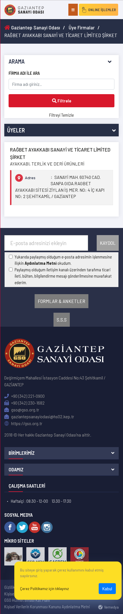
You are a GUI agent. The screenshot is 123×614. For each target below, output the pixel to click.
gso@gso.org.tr (24, 409)
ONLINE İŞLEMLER (102, 9)
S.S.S (62, 319)
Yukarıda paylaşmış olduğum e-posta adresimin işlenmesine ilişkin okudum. (63, 260)
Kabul (107, 588)
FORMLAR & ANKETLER (61, 301)
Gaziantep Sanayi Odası (35, 27)
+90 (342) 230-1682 (27, 402)
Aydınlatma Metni (41, 263)
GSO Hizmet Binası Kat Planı (27, 600)
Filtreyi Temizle (61, 115)
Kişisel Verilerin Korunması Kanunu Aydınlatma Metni (47, 606)
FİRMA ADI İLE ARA (24, 73)
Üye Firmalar (82, 27)
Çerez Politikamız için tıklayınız (44, 588)
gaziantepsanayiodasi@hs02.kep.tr (42, 416)
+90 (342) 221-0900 (27, 396)
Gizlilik (9, 587)
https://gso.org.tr (26, 423)
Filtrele (64, 100)
